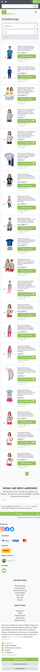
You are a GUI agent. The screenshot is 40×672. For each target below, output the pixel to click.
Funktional (9, 652)
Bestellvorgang (20, 586)
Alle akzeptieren (20, 659)
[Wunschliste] (31, 1)
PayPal (7, 650)
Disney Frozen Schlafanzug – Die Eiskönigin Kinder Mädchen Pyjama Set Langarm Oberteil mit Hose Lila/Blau (26, 155)
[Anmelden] (2, 1)
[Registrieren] (6, 1)
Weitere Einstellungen (9, 655)
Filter (7, 37)
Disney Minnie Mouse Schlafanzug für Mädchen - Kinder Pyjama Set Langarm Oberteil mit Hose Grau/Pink (25, 327)
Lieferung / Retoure (20, 590)
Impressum (20, 611)
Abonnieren (19, 514)
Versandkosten (21, 61)
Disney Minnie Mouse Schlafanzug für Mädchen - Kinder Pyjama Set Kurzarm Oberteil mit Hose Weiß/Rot (25, 306)
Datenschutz (20, 618)
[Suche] (35, 6)
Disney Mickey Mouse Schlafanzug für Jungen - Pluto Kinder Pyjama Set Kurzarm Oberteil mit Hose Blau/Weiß (26, 220)
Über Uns (20, 597)
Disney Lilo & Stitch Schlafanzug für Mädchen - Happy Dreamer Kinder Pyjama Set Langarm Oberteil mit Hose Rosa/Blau (26, 198)
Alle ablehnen (20, 668)
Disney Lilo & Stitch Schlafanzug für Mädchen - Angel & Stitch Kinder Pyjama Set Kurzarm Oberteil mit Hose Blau (26, 176)
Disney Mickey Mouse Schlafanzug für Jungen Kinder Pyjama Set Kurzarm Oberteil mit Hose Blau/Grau (26, 241)
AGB (20, 613)
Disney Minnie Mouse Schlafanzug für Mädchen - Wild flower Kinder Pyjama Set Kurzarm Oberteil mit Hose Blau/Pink (26, 392)
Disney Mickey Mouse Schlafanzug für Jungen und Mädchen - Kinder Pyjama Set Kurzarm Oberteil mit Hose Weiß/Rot (26, 262)
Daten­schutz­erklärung (15, 637)
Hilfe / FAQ (20, 595)
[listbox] (9, 52)
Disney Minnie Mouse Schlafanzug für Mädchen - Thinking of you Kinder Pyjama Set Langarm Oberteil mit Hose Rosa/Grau (26, 370)
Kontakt (20, 600)
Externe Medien (10, 645)
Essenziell (8, 643)
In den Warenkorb (25, 121)
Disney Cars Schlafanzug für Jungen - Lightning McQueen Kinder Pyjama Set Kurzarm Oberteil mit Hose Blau (26, 48)
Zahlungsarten (20, 588)
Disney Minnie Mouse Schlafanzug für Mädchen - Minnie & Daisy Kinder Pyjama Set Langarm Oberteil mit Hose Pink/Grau (26, 348)
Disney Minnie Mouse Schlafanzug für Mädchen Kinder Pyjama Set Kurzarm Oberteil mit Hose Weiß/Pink (25, 434)
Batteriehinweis (20, 620)
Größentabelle (20, 593)
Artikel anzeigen (26, 56)
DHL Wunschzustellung (13, 648)
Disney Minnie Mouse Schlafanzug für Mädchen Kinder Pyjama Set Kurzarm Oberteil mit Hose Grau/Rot (25, 414)
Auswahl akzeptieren (20, 664)
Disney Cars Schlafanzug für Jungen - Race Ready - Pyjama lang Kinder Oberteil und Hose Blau (26, 69)
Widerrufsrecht (20, 615)
